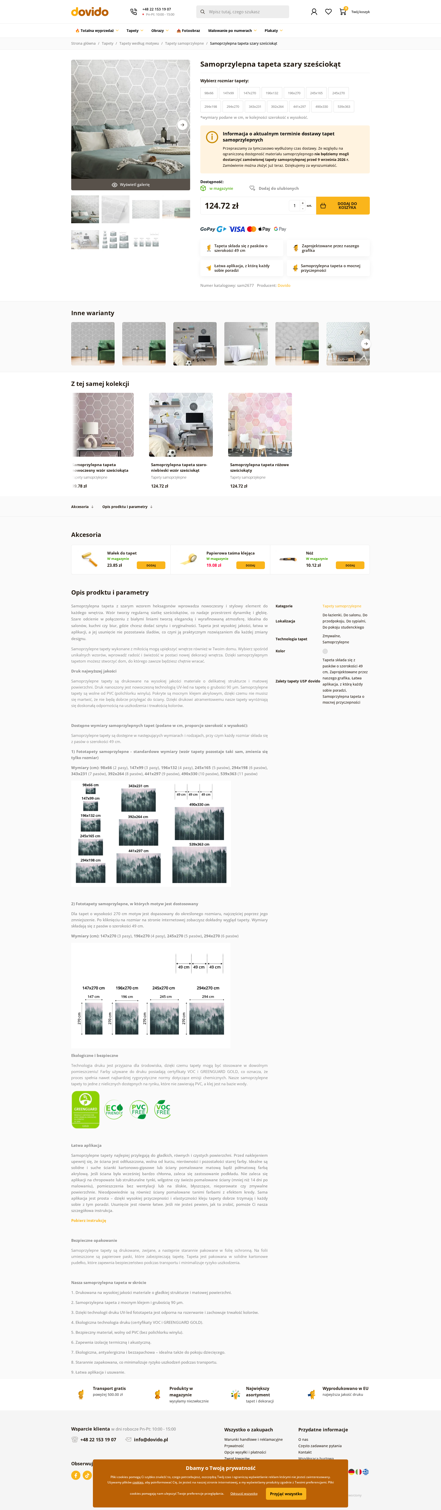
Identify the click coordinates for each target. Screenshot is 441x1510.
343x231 (255, 106)
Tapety (107, 43)
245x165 (316, 93)
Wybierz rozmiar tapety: (225, 81)
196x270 (294, 93)
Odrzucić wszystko (244, 1493)
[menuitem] (96, 31)
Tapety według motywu (139, 43)
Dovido (284, 285)
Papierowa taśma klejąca (230, 553)
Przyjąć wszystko (286, 1493)
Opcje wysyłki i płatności (245, 1452)
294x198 (210, 106)
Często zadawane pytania (320, 1445)
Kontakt (305, 1452)
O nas (303, 1439)
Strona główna (83, 43)
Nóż (309, 553)
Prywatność (234, 1445)
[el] (366, 1471)
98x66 (208, 93)
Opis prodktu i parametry (125, 506)
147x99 (228, 93)
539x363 (344, 106)
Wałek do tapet (122, 553)
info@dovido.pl (150, 1439)
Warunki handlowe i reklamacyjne (253, 1439)
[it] (359, 1471)
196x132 (272, 93)
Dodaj (151, 565)
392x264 (277, 106)
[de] (352, 1471)
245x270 (338, 93)
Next (182, 125)
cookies (137, 1482)
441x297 (299, 106)
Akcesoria (80, 506)
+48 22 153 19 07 (97, 1439)
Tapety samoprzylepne (184, 43)
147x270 (249, 93)
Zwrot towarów (237, 1458)
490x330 (321, 106)
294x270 (233, 106)
